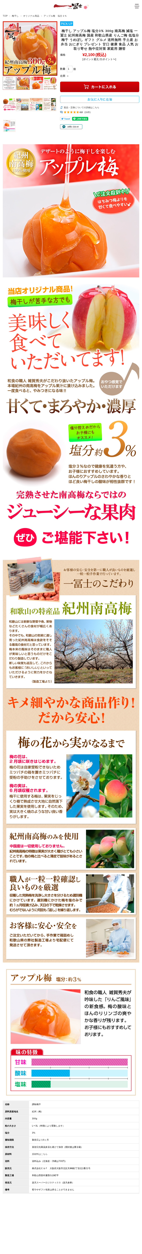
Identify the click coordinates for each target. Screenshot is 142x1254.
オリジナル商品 (31, 16)
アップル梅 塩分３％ (55, 16)
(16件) (87, 112)
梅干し (15, 16)
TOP (5, 16)
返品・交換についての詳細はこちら (81, 107)
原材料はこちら (40, 1154)
